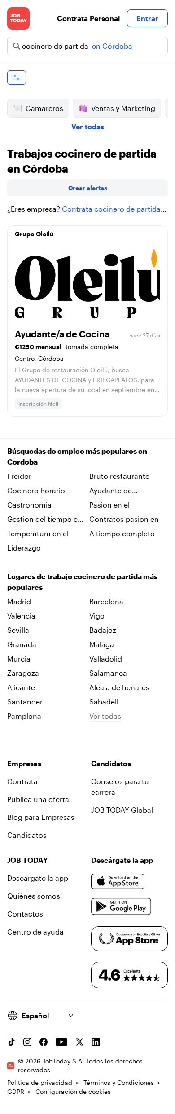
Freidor (19, 476)
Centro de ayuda (35, 931)
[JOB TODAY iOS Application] (118, 882)
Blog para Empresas (40, 817)
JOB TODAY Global (122, 810)
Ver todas (87, 126)
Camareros (44, 108)
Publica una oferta (38, 799)
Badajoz (102, 630)
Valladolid (105, 658)
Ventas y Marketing (123, 108)
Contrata (22, 781)
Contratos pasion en (124, 519)
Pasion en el (109, 504)
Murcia (19, 658)
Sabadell (103, 701)
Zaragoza (23, 673)
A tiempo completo (122, 533)
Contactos (25, 913)
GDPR (15, 1091)
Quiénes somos (33, 896)
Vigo (97, 615)
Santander (25, 701)
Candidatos (27, 835)
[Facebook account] (43, 1042)
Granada (21, 644)
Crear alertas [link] (87, 188)
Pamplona (24, 716)
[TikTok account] (11, 1042)
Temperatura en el (38, 533)
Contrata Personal (88, 18)
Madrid (19, 601)
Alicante (21, 687)
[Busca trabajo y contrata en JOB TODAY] (18, 18)
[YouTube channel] (61, 1042)
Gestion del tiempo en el (44, 520)
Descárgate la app (37, 878)
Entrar (147, 18)
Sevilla (18, 630)
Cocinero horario (36, 490)
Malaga (101, 644)
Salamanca (108, 673)
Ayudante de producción (110, 491)
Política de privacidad (39, 1082)
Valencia (21, 615)
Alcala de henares (119, 687)
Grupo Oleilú (34, 234)
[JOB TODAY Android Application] (121, 907)
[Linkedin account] (96, 1042)
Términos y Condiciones (118, 1082)
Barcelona (106, 601)
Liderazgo (24, 547)
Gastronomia (29, 504)
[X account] (79, 1042)
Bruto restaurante (119, 476)
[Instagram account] (27, 1042)
